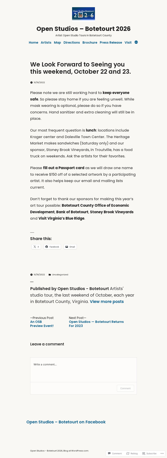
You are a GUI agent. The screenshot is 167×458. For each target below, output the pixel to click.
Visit (128, 42)
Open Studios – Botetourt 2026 (84, 29)
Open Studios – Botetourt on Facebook (66, 422)
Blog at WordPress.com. (76, 450)
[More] (136, 43)
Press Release (111, 42)
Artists (46, 42)
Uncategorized (60, 274)
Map (57, 42)
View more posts (107, 301)
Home (33, 42)
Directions (72, 42)
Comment (125, 388)
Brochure (90, 42)
